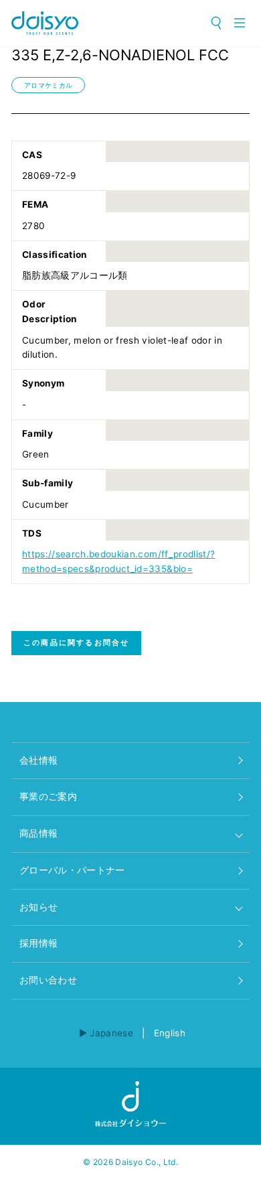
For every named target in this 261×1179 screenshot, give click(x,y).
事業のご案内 (48, 796)
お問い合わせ (48, 980)
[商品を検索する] (217, 22)
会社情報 (38, 760)
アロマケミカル (48, 85)
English (169, 1033)
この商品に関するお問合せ (76, 642)
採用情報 (38, 943)
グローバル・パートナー (72, 870)
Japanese (111, 1033)
